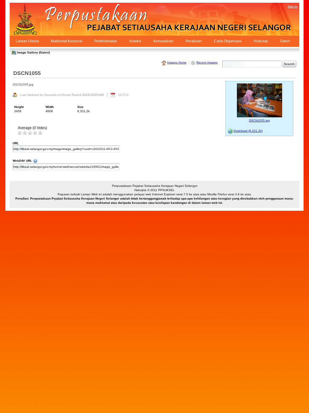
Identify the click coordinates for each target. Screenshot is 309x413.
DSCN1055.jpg (259, 120)
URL (16, 143)
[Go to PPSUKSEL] (31, 19)
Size (80, 107)
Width (50, 107)
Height (19, 107)
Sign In (293, 6)
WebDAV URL (107, 160)
